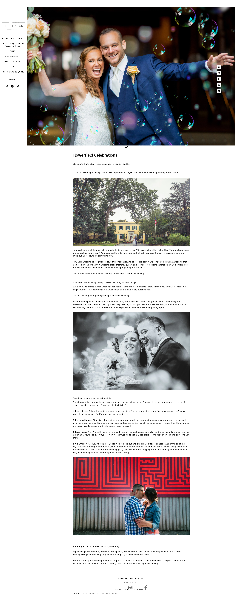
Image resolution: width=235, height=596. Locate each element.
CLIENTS (12, 66)
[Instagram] (12, 86)
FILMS (12, 51)
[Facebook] (7, 86)
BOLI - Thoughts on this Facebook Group (13, 44)
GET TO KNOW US (12, 61)
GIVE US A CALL (131, 582)
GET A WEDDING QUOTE (13, 72)
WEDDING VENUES (12, 56)
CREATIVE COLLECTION (12, 38)
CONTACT (12, 79)
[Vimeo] (17, 86)
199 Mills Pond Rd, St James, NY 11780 (100, 593)
